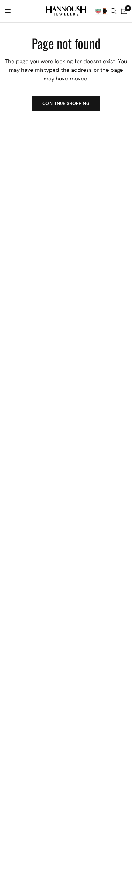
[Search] (113, 11)
